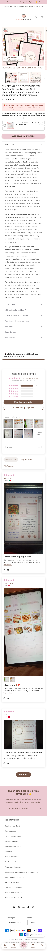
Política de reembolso (31, 939)
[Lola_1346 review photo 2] (6, 679)
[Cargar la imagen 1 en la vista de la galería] (11, 77)
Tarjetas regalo (10, 831)
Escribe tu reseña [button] (23, 402)
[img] (9, 475)
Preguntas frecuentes (13, 846)
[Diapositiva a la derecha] (44, 78)
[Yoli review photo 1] (23, 735)
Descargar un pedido (13, 882)
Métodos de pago (11, 841)
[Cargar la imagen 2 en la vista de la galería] (23, 77)
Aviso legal (9, 851)
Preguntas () (26, 459)
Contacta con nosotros (13, 887)
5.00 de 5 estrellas (29, 378)
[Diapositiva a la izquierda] (2, 78)
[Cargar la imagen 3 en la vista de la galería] (35, 77)
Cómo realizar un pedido (14, 877)
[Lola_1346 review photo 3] (12, 679)
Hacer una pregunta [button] (23, 408)
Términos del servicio (13, 867)
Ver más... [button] (8, 565)
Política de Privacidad (13, 893)
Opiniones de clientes (13, 826)
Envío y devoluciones (13, 836)
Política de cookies (12, 857)
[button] (4, 17)
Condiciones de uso (12, 862)
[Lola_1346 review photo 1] (23, 632)
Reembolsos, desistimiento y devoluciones (21, 872)
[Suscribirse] (39, 808)
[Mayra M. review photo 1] (23, 518)
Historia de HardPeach (13, 898)
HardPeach (18, 939)
